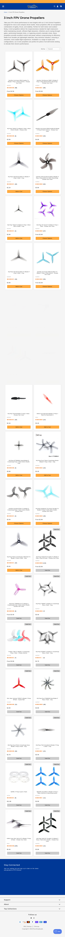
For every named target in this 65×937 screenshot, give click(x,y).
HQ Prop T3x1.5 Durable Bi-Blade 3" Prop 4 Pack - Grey (47, 745)
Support (7, 900)
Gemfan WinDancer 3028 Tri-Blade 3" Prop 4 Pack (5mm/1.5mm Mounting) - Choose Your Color (47, 82)
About (6, 904)
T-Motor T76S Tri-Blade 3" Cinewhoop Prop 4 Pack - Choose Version (19, 652)
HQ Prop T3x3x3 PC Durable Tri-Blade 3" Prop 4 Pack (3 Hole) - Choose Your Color (47, 557)
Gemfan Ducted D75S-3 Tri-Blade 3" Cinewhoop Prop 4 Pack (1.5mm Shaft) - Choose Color (19, 510)
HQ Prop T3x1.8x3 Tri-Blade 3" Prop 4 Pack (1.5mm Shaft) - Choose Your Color (19, 322)
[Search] (54, 6)
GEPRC (8, 795)
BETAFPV (37, 795)
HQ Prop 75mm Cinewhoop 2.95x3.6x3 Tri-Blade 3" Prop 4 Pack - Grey (19, 557)
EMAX (36, 417)
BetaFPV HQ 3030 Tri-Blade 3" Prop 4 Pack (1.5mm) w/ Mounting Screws (47, 792)
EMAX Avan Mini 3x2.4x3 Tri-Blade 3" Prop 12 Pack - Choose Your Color (19, 839)
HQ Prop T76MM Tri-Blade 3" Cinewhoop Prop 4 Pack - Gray (47, 604)
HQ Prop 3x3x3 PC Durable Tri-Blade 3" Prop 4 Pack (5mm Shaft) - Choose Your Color (47, 840)
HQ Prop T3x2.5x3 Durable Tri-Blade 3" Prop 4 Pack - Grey (19, 177)
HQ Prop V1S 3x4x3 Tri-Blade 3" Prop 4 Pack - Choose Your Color (47, 225)
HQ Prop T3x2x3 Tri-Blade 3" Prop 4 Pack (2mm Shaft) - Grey (18, 225)
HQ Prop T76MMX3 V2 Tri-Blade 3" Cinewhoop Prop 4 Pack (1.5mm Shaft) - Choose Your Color (19, 605)
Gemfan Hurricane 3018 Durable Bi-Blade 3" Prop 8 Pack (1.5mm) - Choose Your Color (47, 130)
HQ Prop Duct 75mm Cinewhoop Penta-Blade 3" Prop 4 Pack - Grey (47, 461)
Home (5, 12)
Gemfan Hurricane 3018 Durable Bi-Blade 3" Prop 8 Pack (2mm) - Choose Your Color (47, 369)
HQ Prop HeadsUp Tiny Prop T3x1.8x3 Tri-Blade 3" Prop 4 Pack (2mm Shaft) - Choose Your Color (47, 510)
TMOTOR (9, 655)
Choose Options (19, 95)
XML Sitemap (27, 926)
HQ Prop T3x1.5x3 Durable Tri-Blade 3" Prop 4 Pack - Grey (19, 272)
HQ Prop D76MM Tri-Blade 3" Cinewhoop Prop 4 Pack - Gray (47, 652)
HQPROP (9, 133)
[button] (2, 6)
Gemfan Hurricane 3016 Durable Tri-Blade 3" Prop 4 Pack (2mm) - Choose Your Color (47, 273)
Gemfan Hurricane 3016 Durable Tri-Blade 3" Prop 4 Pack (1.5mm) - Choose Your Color (19, 82)
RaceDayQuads (38, 929)
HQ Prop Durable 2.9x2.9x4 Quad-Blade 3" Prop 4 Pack (47, 322)
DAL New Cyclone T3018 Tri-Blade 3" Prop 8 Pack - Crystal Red (19, 699)
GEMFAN (9, 85)
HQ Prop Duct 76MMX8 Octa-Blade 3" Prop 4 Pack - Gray (47, 699)
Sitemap (36, 926)
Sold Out (47, 570)
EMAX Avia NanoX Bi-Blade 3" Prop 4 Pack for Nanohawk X (47, 414)
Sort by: (43, 49)
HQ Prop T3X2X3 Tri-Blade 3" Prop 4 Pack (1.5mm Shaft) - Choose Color (19, 129)
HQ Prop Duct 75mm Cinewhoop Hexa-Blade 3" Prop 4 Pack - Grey (19, 745)
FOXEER (9, 702)
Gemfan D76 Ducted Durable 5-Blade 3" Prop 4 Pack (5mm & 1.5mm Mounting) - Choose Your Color (47, 178)
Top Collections (10, 909)
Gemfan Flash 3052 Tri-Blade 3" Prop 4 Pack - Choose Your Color (19, 369)
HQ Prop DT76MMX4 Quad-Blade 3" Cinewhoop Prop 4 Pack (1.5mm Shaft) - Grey (19, 462)
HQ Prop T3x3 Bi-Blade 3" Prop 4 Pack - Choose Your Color (19, 414)
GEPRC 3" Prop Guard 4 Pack (19, 791)
